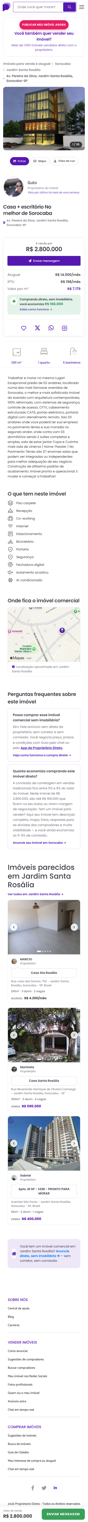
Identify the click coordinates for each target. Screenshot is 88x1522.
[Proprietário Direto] (7, 7)
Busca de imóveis (19, 1444)
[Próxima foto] (74, 927)
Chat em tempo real (21, 1410)
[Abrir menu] (81, 7)
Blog (11, 1317)
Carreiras (14, 1325)
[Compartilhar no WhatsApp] (51, 328)
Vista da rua (66, 161)
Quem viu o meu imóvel (23, 1393)
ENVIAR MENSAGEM (63, 1514)
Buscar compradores (21, 1368)
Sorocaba (63, 63)
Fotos (22, 161)
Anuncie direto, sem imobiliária (44, 1253)
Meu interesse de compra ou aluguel (32, 1461)
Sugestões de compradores (26, 1359)
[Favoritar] (23, 328)
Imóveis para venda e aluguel (27, 63)
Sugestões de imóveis (22, 1435)
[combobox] (38, 7)
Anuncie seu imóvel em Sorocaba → (39, 843)
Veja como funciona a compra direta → (42, 755)
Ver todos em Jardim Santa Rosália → (36, 894)
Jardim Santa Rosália (23, 70)
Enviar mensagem (46, 261)
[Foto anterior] (13, 927)
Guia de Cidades (18, 1452)
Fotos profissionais (20, 1384)
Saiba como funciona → (36, 309)
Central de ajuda (19, 1308)
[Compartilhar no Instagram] (64, 328)
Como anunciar (18, 1351)
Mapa (42, 161)
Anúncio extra (17, 1401)
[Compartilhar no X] (37, 328)
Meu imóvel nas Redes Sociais (27, 1376)
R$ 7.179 (74, 289)
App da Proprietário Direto (41, 748)
